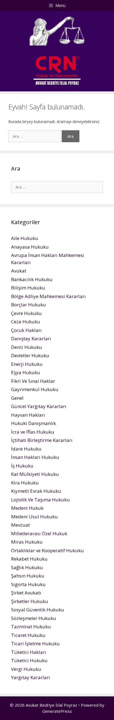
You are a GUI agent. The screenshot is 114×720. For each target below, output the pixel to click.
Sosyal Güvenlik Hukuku (37, 609)
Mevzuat (20, 525)
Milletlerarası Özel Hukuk (39, 533)
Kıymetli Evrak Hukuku (36, 491)
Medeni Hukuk (27, 508)
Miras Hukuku (27, 542)
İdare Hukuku (26, 449)
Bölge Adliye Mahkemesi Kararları (48, 296)
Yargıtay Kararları (30, 677)
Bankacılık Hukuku (32, 279)
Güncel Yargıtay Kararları (38, 406)
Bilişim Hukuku (28, 287)
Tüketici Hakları (28, 652)
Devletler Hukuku (30, 355)
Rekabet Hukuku (29, 559)
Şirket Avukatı (26, 592)
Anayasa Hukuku (30, 247)
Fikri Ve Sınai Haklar (33, 381)
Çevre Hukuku (26, 313)
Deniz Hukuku (26, 347)
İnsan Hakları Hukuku (35, 457)
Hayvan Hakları (28, 415)
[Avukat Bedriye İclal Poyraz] (57, 70)
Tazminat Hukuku (31, 626)
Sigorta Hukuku (28, 584)
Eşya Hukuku (25, 372)
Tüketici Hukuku (29, 660)
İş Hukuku (22, 465)
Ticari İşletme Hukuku (35, 643)
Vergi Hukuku (26, 669)
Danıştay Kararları (31, 338)
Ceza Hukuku (25, 321)
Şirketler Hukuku (29, 601)
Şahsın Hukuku (27, 575)
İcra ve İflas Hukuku (32, 432)
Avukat (18, 271)
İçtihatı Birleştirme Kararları (41, 440)
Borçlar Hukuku (28, 304)
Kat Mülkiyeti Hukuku (35, 474)
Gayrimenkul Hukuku (34, 389)
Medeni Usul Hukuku (34, 516)
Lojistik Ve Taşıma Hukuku (40, 499)
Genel (17, 398)
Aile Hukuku (24, 238)
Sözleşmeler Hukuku (33, 618)
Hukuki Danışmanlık (33, 423)
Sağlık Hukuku (27, 567)
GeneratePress (57, 711)
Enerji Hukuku (27, 364)
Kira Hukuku (25, 482)
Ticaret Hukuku (28, 635)
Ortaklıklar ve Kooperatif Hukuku (47, 550)
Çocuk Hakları (26, 330)
